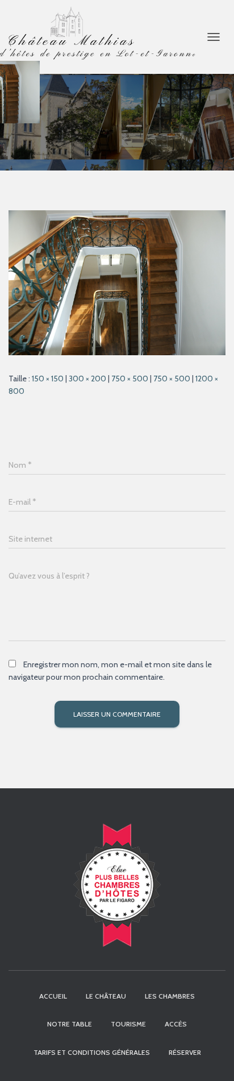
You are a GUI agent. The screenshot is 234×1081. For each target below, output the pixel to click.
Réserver (185, 1052)
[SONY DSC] (117, 282)
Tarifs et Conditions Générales (92, 1052)
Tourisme (128, 1024)
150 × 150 (48, 378)
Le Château (106, 996)
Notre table (69, 1024)
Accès (176, 1024)
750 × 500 (129, 378)
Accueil (53, 996)
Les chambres (170, 996)
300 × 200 (87, 378)
